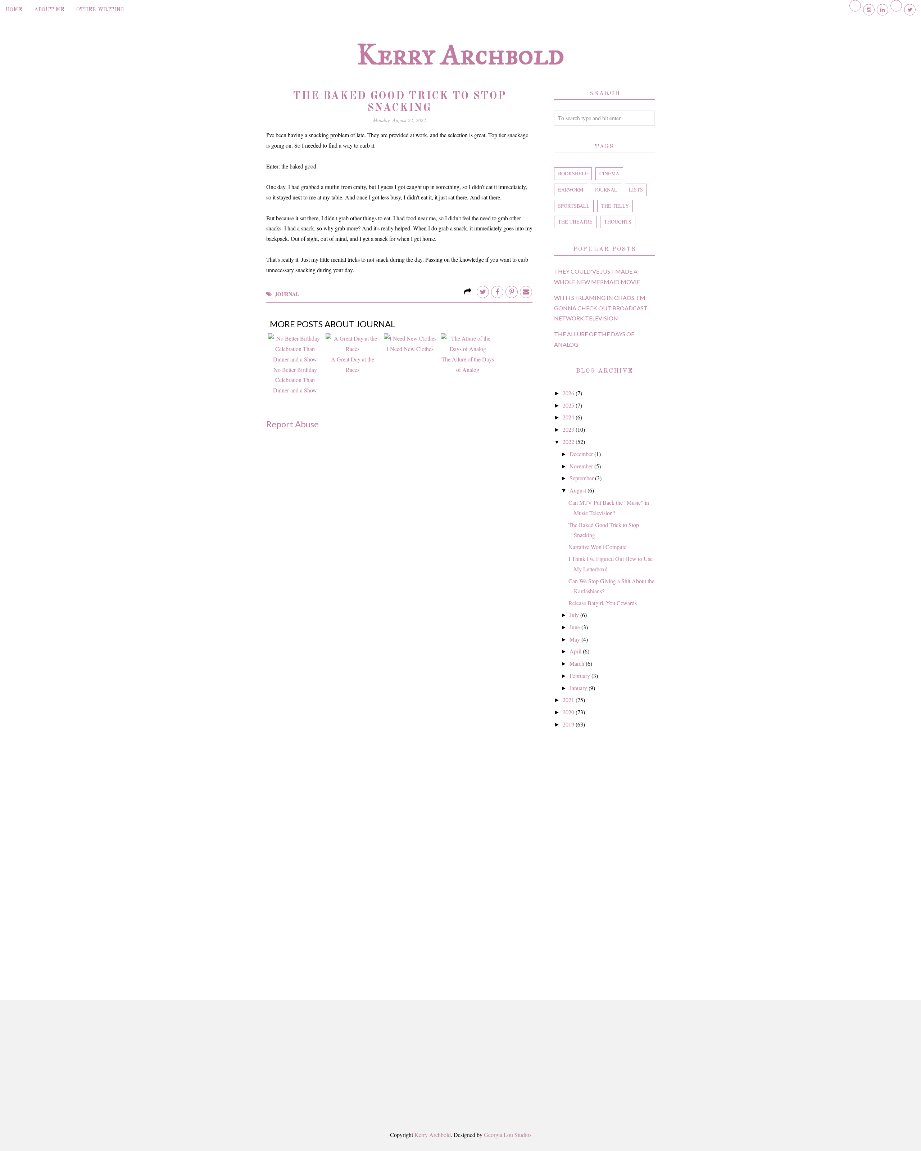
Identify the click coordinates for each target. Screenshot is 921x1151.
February (580, 675)
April (576, 651)
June (575, 627)
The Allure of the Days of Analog (467, 364)
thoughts (617, 221)
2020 (569, 712)
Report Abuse (292, 424)
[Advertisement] (604, 856)
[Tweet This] (483, 292)
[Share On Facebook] (497, 292)
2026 (569, 393)
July (575, 615)
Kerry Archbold (460, 54)
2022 (569, 441)
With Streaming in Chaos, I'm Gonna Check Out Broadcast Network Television (601, 308)
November (582, 466)
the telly (615, 205)
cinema (609, 173)
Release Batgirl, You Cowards (602, 603)
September (582, 478)
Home (13, 10)
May (575, 639)
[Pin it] (511, 292)
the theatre (575, 221)
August (578, 490)
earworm (570, 189)
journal (287, 294)
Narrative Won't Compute (597, 546)
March (578, 663)
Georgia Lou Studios (507, 1134)
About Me (49, 10)
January (579, 688)
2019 (569, 724)
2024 (569, 417)
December (582, 454)
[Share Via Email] (526, 292)
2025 (569, 405)
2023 (569, 429)
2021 (569, 699)
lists (636, 189)
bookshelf (573, 173)
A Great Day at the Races (352, 364)
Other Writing (100, 10)
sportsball (574, 205)
